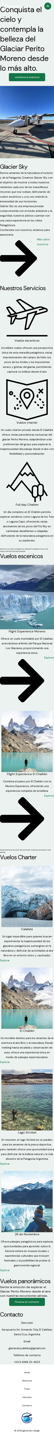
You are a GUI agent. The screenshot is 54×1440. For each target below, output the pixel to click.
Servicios (27, 1397)
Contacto (27, 1405)
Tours (27, 1388)
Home (27, 1372)
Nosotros (27, 1380)
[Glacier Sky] (12, 6)
